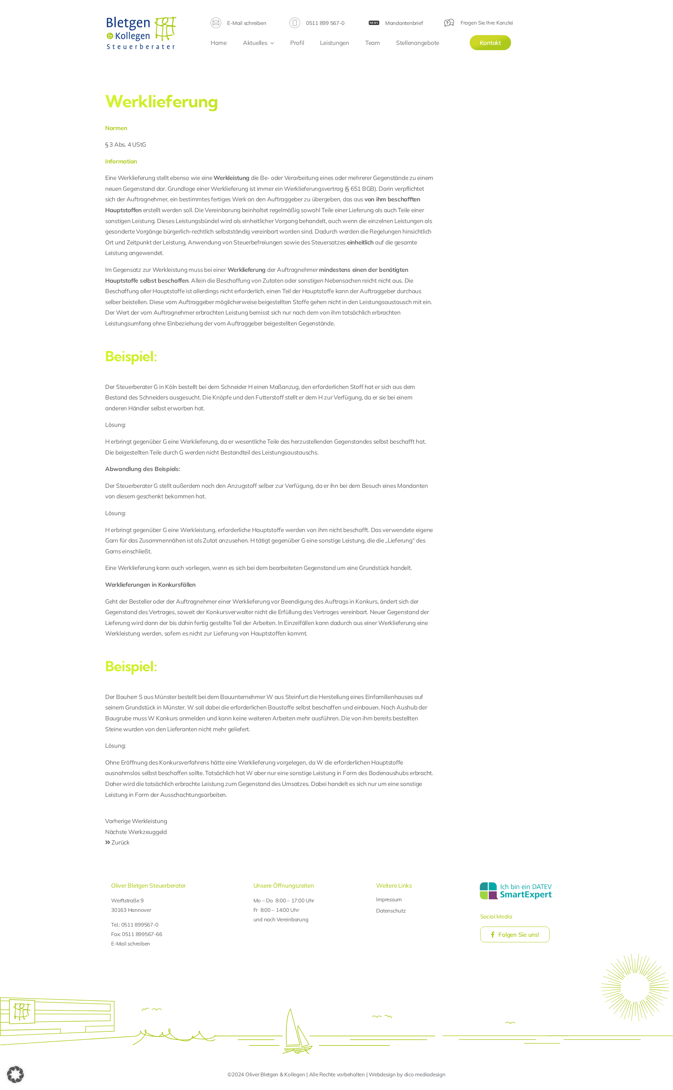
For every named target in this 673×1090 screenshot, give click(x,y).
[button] (15, 1074)
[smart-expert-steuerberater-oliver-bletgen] (516, 883)
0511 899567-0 (139, 924)
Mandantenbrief (404, 23)
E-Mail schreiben (246, 23)
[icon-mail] (216, 20)
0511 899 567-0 (325, 23)
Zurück (120, 842)
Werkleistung (231, 177)
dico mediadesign (425, 1074)
